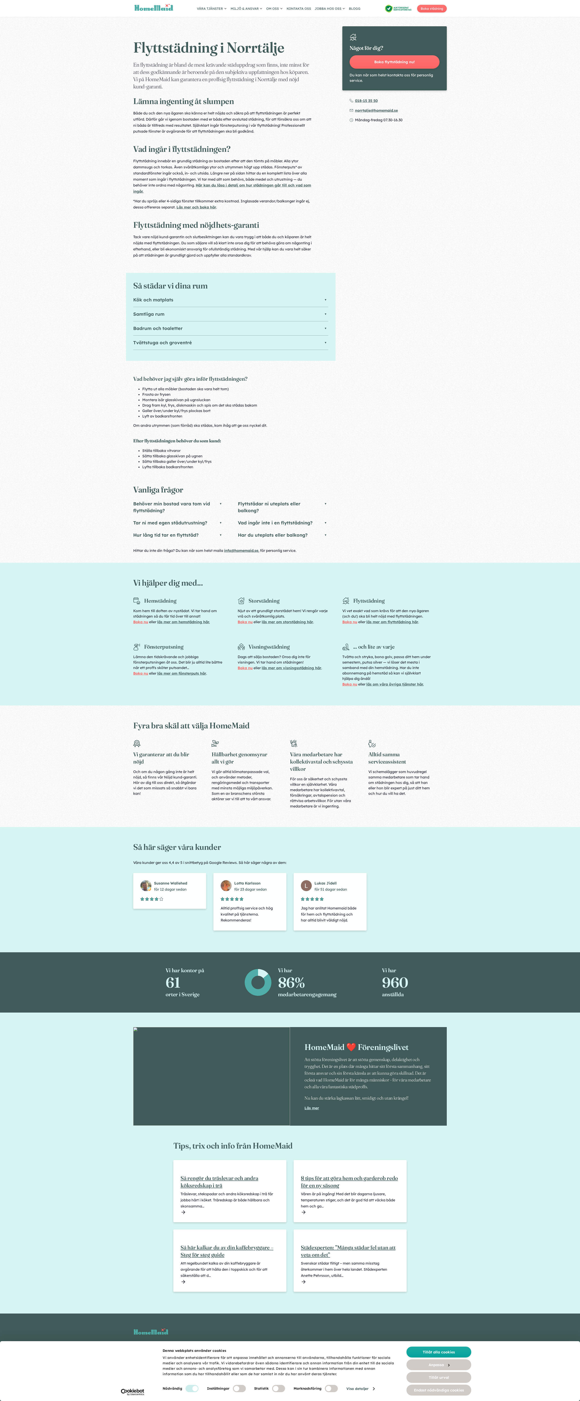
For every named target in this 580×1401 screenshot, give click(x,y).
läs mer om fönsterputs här (181, 673)
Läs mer (311, 1108)
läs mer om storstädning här (287, 622)
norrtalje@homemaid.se (376, 110)
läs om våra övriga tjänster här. (395, 684)
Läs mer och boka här (196, 207)
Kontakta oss (299, 9)
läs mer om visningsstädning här (291, 668)
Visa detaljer (357, 1388)
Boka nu (140, 622)
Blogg (354, 9)
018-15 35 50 (366, 100)
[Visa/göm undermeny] (212, 9)
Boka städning (432, 9)
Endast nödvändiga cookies (439, 1390)
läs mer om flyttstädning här (392, 622)
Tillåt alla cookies (439, 1352)
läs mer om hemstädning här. (183, 622)
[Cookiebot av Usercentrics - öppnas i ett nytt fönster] (132, 1392)
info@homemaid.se (241, 550)
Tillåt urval (439, 1377)
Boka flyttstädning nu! (394, 62)
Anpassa (436, 1364)
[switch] (239, 1388)
